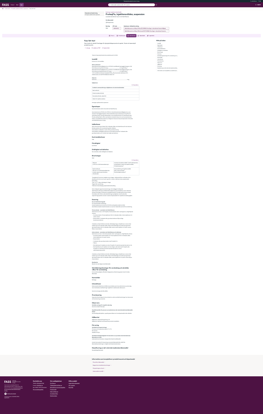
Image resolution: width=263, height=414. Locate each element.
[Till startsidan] (2, 8)
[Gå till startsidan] (5, 5)
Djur (21, 5)
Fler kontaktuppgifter (38, 389)
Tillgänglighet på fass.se (56, 385)
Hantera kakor (53, 396)
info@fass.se (40, 385)
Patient (12, 5)
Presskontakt (53, 389)
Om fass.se (53, 383)
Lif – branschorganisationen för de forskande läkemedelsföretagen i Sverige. (13, 389)
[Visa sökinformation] (156, 4)
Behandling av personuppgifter (57, 387)
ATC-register (72, 385)
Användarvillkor (54, 393)
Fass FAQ (71, 387)
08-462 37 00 (40, 383)
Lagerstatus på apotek (74, 383)
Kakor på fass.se (54, 391)
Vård (17, 5)
